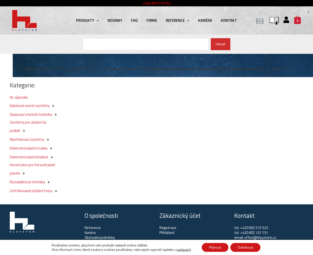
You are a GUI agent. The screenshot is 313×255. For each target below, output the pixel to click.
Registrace (167, 228)
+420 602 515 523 (254, 228)
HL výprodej (19, 97)
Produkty (85, 20)
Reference (175, 20)
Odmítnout (245, 247)
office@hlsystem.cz (260, 237)
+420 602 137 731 (254, 232)
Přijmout (215, 247)
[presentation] (96, 20)
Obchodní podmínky (100, 237)
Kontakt (229, 20)
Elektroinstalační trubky (28, 148)
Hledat (220, 43)
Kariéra (205, 20)
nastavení (183, 249)
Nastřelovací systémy (27, 139)
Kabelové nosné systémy (29, 105)
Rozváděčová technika (27, 182)
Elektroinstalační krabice (29, 157)
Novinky (115, 20)
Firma (151, 20)
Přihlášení (166, 232)
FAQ (134, 20)
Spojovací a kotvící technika (31, 114)
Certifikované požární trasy (31, 191)
